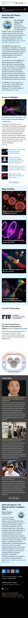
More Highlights (14, 182)
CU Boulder (15, 90)
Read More (4, 144)
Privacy (4, 596)
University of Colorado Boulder (10, 593)
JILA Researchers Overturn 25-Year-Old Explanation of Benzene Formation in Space (17, 168)
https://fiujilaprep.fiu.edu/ (17, 329)
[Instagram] (13, 571)
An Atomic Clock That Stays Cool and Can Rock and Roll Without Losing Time (14, 119)
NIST (10, 88)
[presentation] (14, 203)
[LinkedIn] (17, 571)
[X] (4, 571)
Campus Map (21, 596)
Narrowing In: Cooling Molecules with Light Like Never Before (16, 175)
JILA (3, 8)
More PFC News (14, 498)
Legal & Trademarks (11, 596)
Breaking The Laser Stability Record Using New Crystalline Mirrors (17, 151)
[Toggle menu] (25, 9)
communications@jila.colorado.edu (11, 584)
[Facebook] (8, 571)
